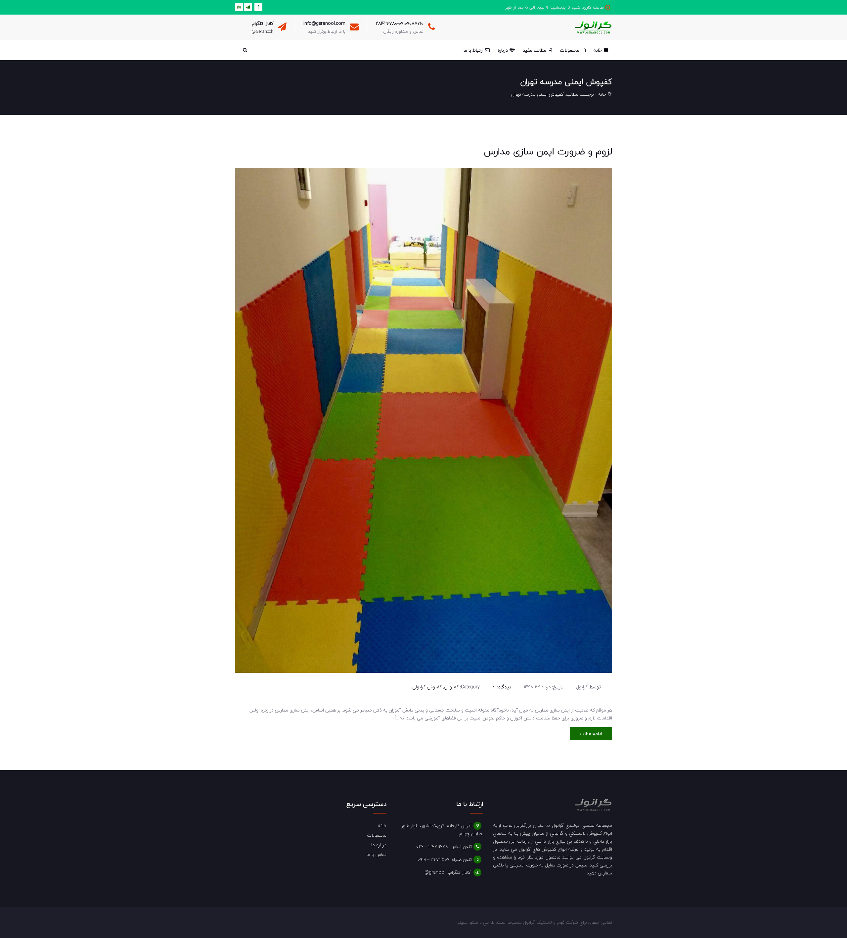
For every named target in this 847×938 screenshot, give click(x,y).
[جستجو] (245, 50)
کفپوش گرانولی (427, 687)
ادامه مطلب (591, 733)
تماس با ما (376, 854)
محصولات (376, 835)
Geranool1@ (262, 31)
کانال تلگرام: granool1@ (447, 872)
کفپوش (451, 687)
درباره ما (378, 845)
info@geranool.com (324, 23)
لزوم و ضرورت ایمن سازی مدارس (548, 151)
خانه (602, 94)
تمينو (462, 922)
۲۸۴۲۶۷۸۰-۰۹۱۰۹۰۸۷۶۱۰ (400, 23)
